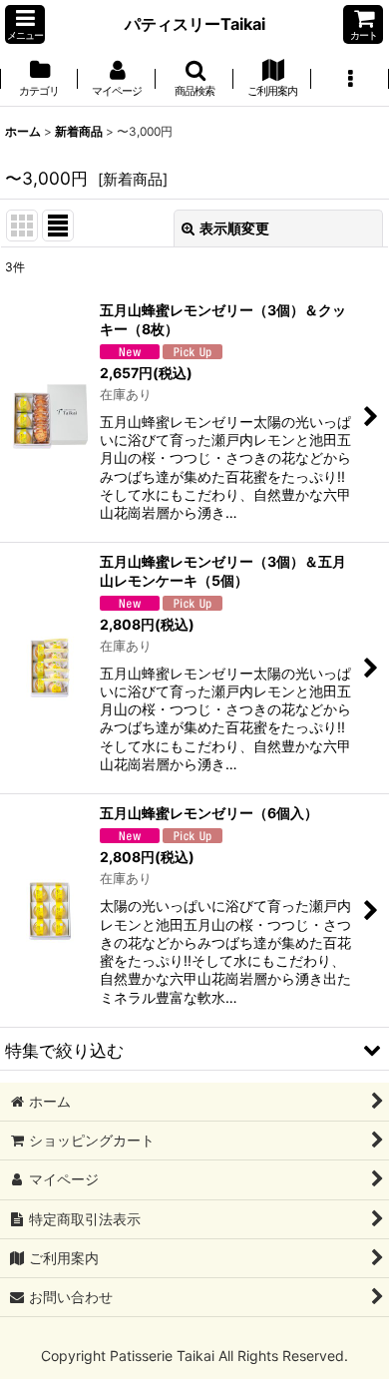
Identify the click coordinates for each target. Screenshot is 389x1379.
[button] (25, 24)
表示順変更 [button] (234, 228)
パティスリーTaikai (195, 24)
